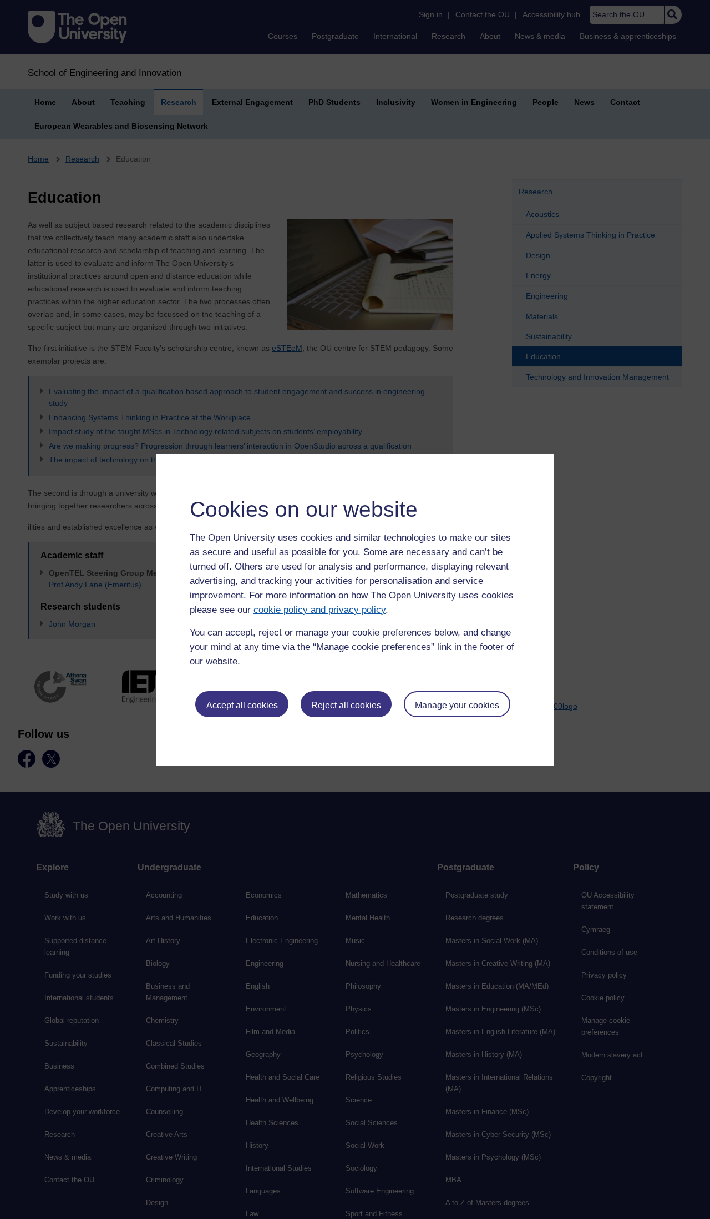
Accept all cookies (242, 705)
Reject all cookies (346, 705)
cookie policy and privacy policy (319, 610)
